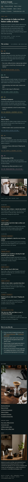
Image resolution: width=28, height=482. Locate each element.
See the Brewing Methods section (10, 69)
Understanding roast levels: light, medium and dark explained (13, 223)
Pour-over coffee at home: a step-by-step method (14, 63)
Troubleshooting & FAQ (18, 11)
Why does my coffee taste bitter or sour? (12, 166)
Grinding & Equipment (6, 8)
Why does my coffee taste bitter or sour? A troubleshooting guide (12, 313)
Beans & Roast (17, 6)
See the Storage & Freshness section (11, 150)
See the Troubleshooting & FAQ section (11, 169)
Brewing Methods (9, 6)
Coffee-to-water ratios (6, 427)
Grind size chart (5, 425)
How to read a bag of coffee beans (10, 89)
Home (2, 6)
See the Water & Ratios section (9, 130)
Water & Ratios (17, 8)
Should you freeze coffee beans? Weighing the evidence (12, 297)
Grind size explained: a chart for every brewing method (13, 239)
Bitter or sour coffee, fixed (7, 429)
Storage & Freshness (6, 11)
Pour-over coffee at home (7, 422)
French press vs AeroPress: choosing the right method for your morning (13, 254)
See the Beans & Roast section (9, 91)
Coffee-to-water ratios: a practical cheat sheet (13, 127)
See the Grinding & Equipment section (11, 112)
